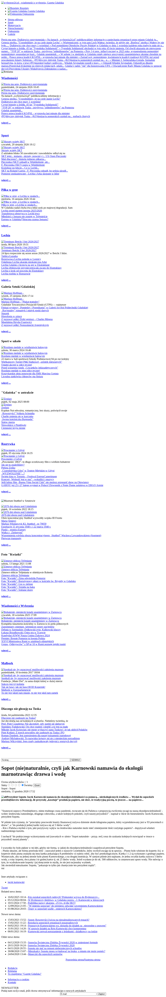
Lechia (5, 235)
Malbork (7, 663)
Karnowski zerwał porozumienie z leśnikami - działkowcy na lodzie (62, 931)
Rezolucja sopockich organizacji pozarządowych (53, 922)
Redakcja (12, 968)
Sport (5, 135)
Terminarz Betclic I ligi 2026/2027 (18, 250)
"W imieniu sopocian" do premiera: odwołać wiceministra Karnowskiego (65, 905)
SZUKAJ (75, 760)
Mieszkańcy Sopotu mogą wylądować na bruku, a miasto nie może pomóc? (66, 951)
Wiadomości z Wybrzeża (17, 606)
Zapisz (101, 994)
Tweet (4, 887)
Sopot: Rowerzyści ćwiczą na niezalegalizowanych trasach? (58, 919)
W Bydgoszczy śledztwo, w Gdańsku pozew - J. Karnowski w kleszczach (66, 900)
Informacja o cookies (18, 979)
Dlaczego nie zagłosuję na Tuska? (18, 718)
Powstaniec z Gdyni (11, 459)
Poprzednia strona (75, 959)
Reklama (12, 971)
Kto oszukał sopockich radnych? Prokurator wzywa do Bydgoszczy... (63, 897)
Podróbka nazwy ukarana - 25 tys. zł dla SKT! (52, 903)
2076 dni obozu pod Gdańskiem (17, 515)
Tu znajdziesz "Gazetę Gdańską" (25, 974)
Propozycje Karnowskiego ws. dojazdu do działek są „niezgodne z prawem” (67, 925)
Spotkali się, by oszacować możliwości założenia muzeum (31, 678)
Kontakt (12, 982)
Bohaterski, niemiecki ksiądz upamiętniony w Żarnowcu (30, 620)
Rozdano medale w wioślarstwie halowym (23, 356)
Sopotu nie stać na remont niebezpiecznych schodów (55, 948)
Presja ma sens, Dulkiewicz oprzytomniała (23, 93)
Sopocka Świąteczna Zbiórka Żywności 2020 (51, 945)
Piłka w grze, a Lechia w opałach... (19, 204)
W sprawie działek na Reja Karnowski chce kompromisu (57, 928)
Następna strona (92, 959)
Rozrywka (8, 444)
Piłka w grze (9, 189)
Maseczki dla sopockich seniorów (45, 954)
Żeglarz (5, 407)
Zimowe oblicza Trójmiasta (15, 569)
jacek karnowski (16, 882)
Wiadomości (9, 78)
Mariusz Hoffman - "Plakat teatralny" (20, 301)
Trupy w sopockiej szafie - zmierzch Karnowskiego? (55, 908)
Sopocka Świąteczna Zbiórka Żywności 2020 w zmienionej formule (63, 942)
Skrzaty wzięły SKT (11, 150)
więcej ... (6, 122)
